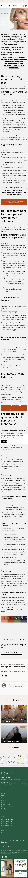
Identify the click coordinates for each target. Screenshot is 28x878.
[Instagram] (6, 676)
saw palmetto (10, 279)
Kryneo (3, 793)
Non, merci (20, 873)
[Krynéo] (14, 6)
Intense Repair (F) (7, 823)
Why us (3, 798)
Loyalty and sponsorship (9, 809)
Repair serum (5, 830)
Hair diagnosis (5, 804)
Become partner (6, 807)
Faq (2, 802)
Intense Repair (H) (7, 826)
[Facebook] (2, 676)
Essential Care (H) (7, 821)
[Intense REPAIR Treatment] (14, 202)
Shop (3, 796)
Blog (2, 800)
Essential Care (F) (7, 819)
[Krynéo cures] (14, 619)
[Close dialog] (26, 859)
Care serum (5, 828)
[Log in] (23, 6)
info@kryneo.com (5, 782)
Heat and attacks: (8, 173)
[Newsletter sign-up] (25, 847)
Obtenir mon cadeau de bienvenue (21, 871)
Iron (2, 832)
